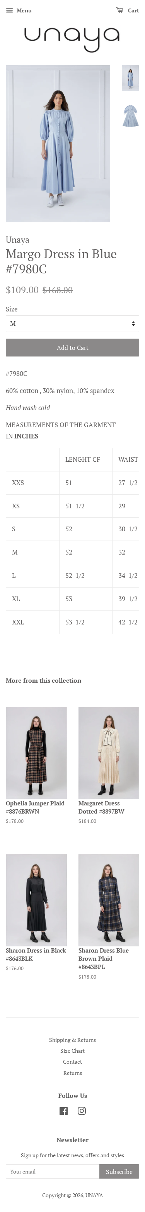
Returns (72, 1072)
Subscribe (119, 1171)
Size (12, 308)
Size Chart (72, 1050)
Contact (72, 1061)
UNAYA (94, 1195)
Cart (132, 10)
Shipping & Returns (72, 1039)
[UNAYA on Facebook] (63, 1112)
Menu (23, 10)
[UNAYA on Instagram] (81, 1112)
